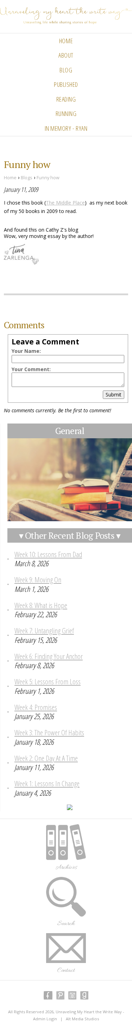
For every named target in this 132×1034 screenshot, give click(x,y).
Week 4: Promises (35, 707)
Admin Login (45, 1018)
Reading (66, 99)
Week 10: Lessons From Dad (48, 554)
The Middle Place (65, 202)
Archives (66, 867)
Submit (113, 394)
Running (66, 113)
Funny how (48, 178)
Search (66, 923)
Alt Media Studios (82, 1018)
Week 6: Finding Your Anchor (48, 656)
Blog (65, 70)
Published (66, 84)
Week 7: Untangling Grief (44, 630)
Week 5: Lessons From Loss (47, 681)
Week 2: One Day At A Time (46, 758)
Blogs (26, 178)
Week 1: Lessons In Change (47, 783)
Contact (66, 970)
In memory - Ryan (66, 128)
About (66, 55)
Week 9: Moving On (37, 579)
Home (66, 41)
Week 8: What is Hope (40, 605)
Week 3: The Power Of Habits (49, 732)
